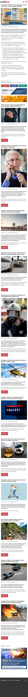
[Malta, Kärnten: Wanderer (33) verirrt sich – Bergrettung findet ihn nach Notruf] (14, 531)
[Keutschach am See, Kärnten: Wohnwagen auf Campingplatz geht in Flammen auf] (14, 317)
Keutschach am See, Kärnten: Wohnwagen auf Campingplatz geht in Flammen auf (13, 295)
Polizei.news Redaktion (13, 26)
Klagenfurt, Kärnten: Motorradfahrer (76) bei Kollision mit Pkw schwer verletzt (12, 561)
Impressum (4, 680)
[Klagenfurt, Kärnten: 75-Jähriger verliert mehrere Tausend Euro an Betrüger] (14, 168)
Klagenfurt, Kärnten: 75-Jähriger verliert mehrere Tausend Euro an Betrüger (14, 146)
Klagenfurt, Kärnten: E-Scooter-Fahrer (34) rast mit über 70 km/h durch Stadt (13, 480)
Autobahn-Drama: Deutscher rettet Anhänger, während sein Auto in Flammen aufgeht (12, 602)
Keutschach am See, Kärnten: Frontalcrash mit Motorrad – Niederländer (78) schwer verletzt (13, 253)
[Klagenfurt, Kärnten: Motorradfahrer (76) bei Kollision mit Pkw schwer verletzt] (14, 572)
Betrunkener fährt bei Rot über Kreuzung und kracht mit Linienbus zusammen (13, 439)
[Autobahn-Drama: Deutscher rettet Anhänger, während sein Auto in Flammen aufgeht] (14, 612)
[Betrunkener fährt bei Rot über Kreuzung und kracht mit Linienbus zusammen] (14, 450)
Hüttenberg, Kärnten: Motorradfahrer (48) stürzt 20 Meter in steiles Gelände (13, 361)
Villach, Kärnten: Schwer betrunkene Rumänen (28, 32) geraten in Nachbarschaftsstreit (13, 105)
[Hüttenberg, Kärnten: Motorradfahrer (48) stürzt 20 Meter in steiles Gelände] (14, 370)
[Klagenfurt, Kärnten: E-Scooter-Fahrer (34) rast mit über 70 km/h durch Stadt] (14, 491)
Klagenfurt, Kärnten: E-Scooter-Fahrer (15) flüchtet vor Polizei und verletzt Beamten (12, 398)
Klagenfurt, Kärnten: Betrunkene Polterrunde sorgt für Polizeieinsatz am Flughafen (12, 211)
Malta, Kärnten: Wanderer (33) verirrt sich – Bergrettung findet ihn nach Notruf (12, 520)
